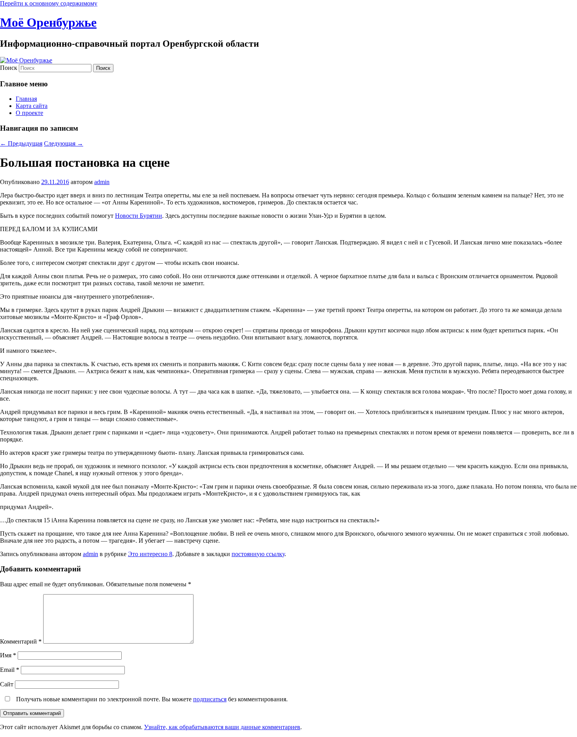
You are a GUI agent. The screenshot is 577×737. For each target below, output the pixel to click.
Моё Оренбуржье (48, 22)
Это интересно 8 (150, 554)
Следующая (63, 143)
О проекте (29, 112)
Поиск (8, 67)
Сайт (6, 684)
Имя (8, 655)
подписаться (209, 699)
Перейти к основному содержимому (48, 3)
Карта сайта (31, 105)
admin (102, 182)
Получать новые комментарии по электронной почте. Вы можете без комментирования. (151, 699)
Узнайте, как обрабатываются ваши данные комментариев (222, 727)
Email (9, 669)
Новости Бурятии (138, 215)
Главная (26, 98)
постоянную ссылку (258, 554)
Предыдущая (21, 143)
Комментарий (21, 641)
